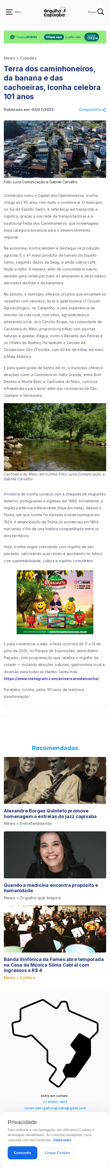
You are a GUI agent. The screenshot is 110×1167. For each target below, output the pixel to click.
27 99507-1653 (55, 1102)
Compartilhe (90, 110)
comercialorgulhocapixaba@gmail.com (55, 1108)
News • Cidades (20, 58)
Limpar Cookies (57, 1153)
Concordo (22, 1153)
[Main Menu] (9, 12)
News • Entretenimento (28, 823)
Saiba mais (62, 1140)
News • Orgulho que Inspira (32, 898)
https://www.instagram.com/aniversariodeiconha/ (51, 678)
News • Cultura (19, 977)
